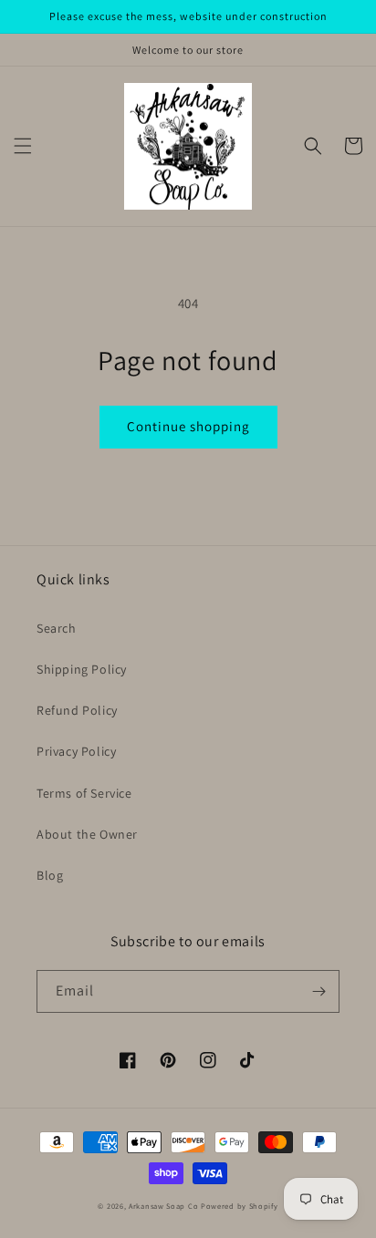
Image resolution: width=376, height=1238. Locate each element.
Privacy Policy (76, 751)
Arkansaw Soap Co (163, 1206)
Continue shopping (188, 426)
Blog (50, 875)
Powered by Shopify (239, 1206)
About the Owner (87, 834)
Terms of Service (84, 793)
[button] (23, 146)
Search (57, 628)
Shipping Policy (82, 669)
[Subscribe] (318, 991)
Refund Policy (77, 710)
